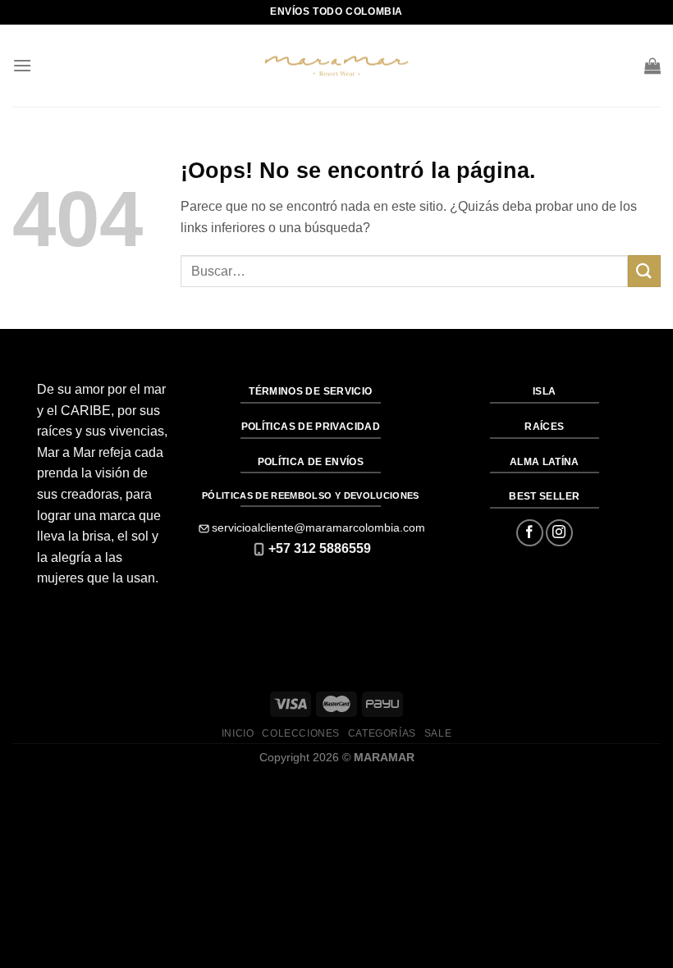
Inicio (238, 733)
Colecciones (301, 733)
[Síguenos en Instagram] (559, 532)
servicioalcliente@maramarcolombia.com (318, 528)
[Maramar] (336, 66)
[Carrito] (652, 66)
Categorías (382, 733)
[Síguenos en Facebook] (529, 532)
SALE (437, 733)
